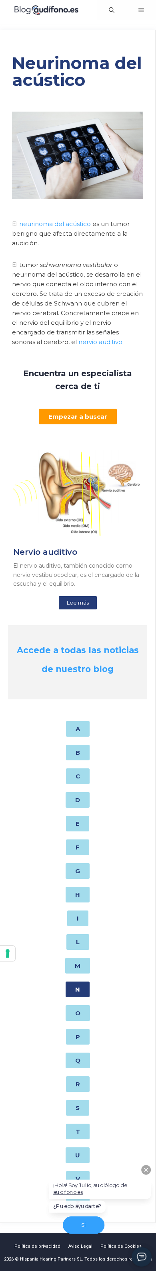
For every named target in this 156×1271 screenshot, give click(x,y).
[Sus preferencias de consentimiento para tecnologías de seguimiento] (7, 953)
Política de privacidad (37, 1246)
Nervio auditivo (45, 552)
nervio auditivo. (101, 342)
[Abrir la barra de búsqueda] (111, 10)
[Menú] (141, 10)
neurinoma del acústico (55, 224)
